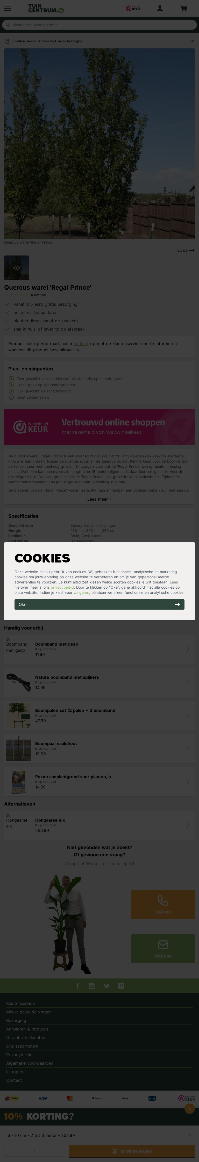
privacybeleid (62, 587)
